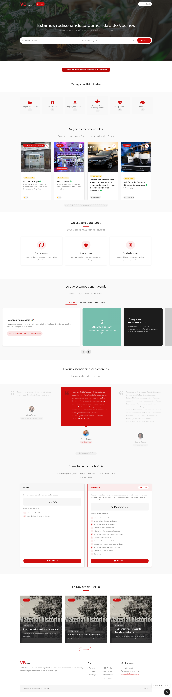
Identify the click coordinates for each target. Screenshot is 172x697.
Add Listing (108, 678)
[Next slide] (88, 351)
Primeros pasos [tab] (71, 302)
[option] (36, 171)
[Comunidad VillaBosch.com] (26, 4)
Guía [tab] (96, 302)
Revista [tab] (104, 302)
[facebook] (141, 688)
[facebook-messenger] (144, 688)
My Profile (108, 668)
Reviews (92, 668)
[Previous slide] (83, 351)
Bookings (92, 675)
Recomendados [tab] (86, 302)
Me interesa (53, 561)
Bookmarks (93, 671)
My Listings (108, 671)
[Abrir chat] (167, 692)
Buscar (144, 40)
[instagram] (148, 688)
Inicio (41, 4)
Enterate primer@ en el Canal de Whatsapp (25, 333)
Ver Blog (86, 650)
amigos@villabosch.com (130, 674)
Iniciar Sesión (146, 4)
